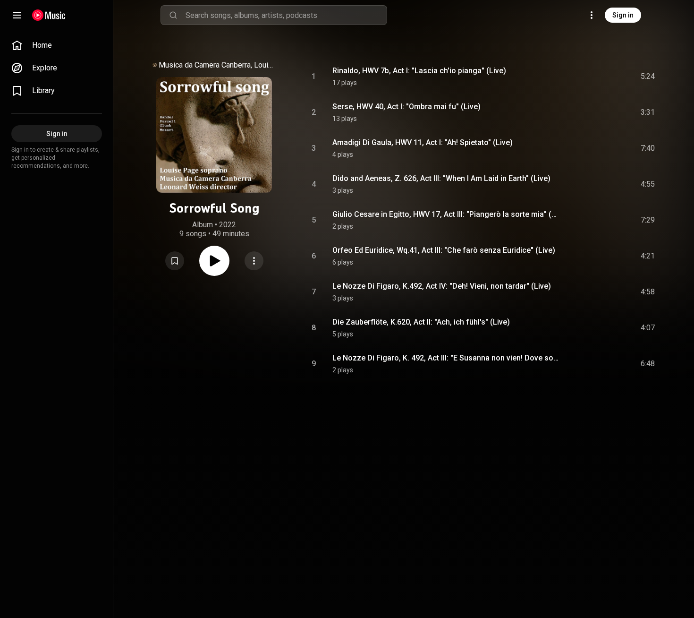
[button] (174, 260)
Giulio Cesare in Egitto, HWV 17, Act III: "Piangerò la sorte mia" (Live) (446, 214)
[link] (57, 45)
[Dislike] (594, 76)
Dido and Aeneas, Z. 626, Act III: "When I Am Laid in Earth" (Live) (441, 178)
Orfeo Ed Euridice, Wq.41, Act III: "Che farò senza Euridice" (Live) (443, 250)
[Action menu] (254, 260)
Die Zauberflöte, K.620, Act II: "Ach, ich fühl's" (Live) (421, 322)
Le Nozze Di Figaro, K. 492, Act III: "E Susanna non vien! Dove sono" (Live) (446, 357)
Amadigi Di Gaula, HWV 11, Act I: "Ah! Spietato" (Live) (422, 142)
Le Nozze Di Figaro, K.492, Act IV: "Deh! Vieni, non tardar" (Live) (441, 286)
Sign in (623, 15)
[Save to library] (174, 260)
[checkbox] (648, 76)
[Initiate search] (173, 15)
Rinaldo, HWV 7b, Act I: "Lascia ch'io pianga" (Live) (419, 70)
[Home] (49, 15)
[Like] (576, 76)
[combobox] (286, 15)
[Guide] (17, 15)
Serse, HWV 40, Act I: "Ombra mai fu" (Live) (406, 106)
